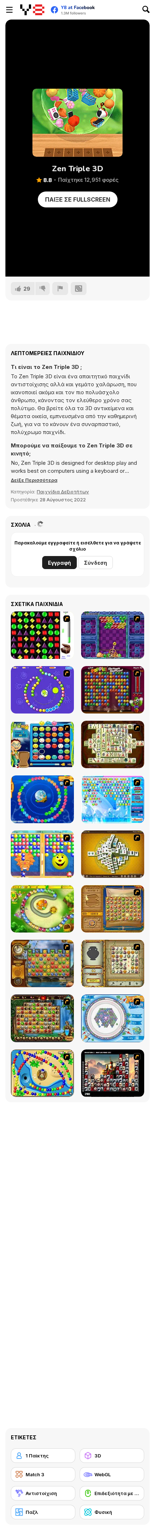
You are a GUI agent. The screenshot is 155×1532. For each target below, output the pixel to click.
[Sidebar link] (9, 10)
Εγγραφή (59, 563)
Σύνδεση (95, 563)
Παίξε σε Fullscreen (77, 199)
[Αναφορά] (60, 288)
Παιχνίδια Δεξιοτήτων (63, 491)
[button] (34, 480)
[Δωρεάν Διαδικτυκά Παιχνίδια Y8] (32, 9)
